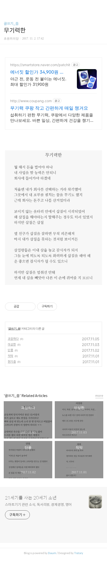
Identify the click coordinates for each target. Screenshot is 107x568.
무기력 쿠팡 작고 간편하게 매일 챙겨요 (49, 108)
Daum (52, 553)
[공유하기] (24, 306)
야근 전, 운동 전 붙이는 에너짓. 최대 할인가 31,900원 (38, 81)
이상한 (12, 344)
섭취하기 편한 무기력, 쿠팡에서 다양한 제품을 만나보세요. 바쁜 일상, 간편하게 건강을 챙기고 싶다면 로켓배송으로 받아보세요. (52, 117)
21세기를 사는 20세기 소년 (31, 498)
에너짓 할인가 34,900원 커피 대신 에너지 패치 (37, 72)
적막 (10, 356)
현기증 (12, 361)
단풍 (10, 350)
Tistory (78, 553)
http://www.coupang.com (31, 101)
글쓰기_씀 (11, 23)
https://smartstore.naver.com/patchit (40, 65)
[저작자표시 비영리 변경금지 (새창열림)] (63, 306)
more (99, 395)
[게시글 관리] (30, 306)
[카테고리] (6, 5)
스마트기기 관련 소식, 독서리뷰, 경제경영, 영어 (38, 504)
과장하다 (13, 339)
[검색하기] (101, 5)
